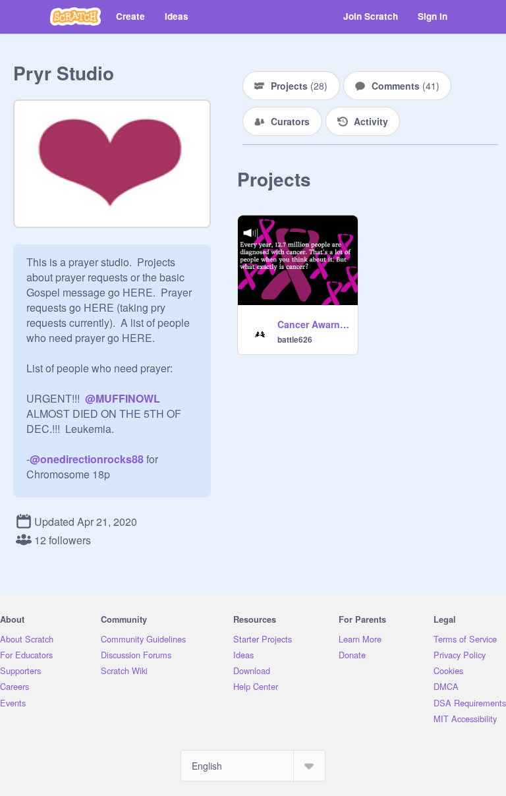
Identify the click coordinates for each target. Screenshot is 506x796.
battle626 (294, 339)
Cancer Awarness (313, 324)
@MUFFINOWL (122, 398)
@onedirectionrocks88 (87, 459)
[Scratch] (75, 16)
